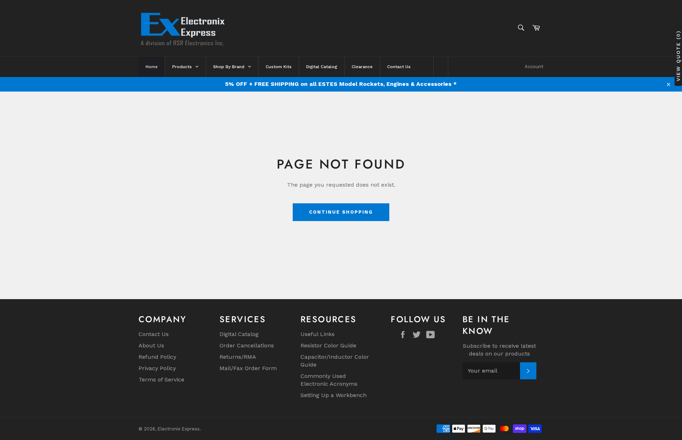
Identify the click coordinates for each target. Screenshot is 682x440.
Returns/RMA (238, 356)
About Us (151, 345)
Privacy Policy (157, 368)
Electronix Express (179, 428)
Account (534, 66)
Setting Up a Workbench (334, 395)
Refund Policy (157, 356)
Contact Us (154, 334)
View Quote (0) (678, 56)
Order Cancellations (247, 345)
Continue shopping (341, 212)
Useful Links (318, 334)
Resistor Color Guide (328, 345)
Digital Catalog (239, 334)
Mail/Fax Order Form (248, 368)
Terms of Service (161, 379)
